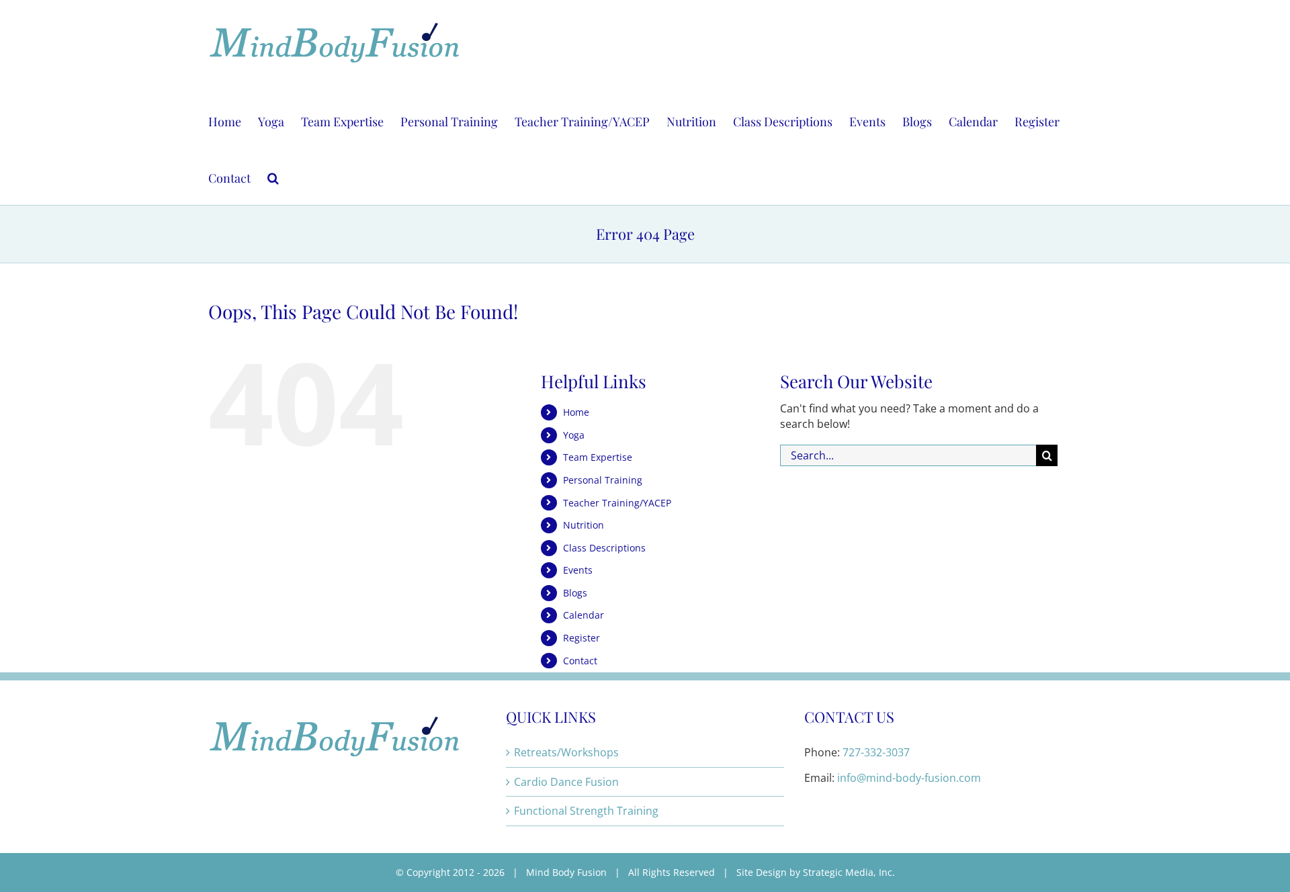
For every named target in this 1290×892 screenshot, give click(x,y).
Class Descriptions (604, 547)
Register (581, 637)
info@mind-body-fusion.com (909, 777)
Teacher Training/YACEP (617, 502)
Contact (580, 660)
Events (578, 570)
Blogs (575, 592)
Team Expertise (597, 457)
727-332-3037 (876, 752)
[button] (273, 176)
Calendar (583, 615)
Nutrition (583, 525)
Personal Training (602, 480)
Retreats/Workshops (566, 752)
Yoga (574, 435)
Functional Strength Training (586, 810)
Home (576, 412)
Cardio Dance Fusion (566, 781)
